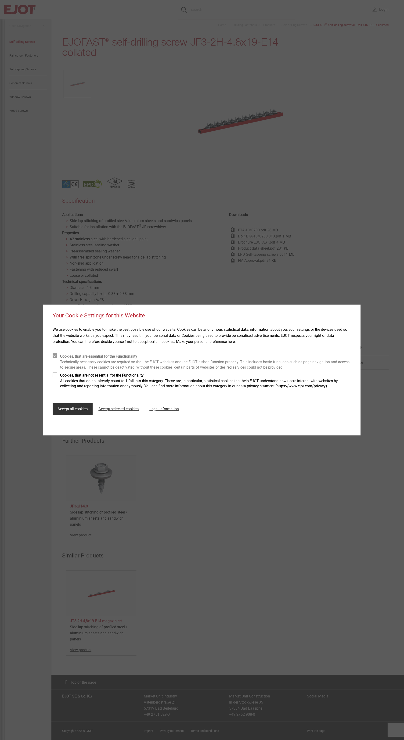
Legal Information (164, 409)
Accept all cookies (73, 409)
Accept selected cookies (118, 409)
